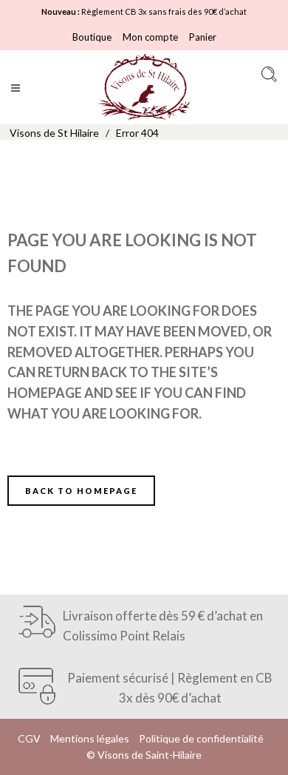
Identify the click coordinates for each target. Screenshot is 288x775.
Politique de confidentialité (201, 738)
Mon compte (150, 37)
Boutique (92, 37)
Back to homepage (81, 490)
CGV (29, 738)
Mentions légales (89, 738)
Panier (202, 37)
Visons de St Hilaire (54, 132)
